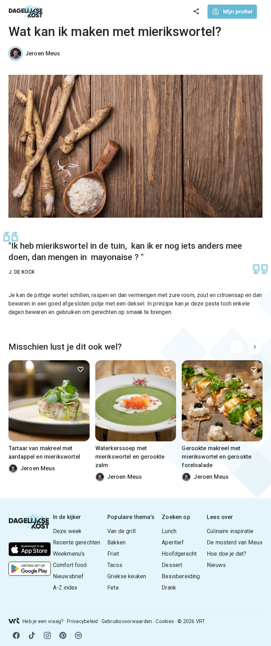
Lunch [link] (169, 531)
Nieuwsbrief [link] (68, 576)
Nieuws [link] (216, 565)
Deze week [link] (67, 531)
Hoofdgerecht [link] (179, 553)
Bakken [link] (116, 542)
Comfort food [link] (70, 565)
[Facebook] (16, 635)
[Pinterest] (63, 635)
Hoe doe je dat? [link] (226, 553)
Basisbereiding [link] (181, 576)
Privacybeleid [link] (82, 621)
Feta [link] (113, 587)
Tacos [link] (114, 565)
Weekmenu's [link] (69, 553)
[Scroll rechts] (255, 347)
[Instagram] (47, 635)
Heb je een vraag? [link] (43, 621)
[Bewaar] (80, 369)
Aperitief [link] (172, 542)
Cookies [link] (165, 621)
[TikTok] (32, 635)
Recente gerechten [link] (77, 542)
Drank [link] (169, 587)
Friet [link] (113, 553)
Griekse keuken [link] (126, 576)
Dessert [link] (172, 565)
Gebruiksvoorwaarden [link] (127, 621)
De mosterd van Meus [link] (235, 542)
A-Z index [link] (65, 587)
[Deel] (196, 11)
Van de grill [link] (121, 531)
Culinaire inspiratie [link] (230, 531)
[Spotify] (78, 635)
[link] (25, 11)
